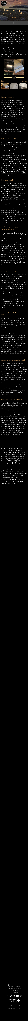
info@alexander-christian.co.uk (15, 989)
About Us (13, 1005)
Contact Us (11, 1008)
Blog (19, 1008)
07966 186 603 (15, 984)
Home (5, 1005)
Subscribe (15, 992)
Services (21, 1005)
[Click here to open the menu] (25, 3)
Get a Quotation (14, 23)
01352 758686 (15, 986)
